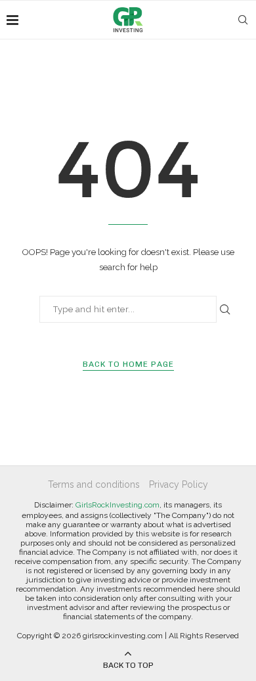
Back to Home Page (128, 364)
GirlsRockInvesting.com (117, 504)
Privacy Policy (178, 484)
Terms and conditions (94, 484)
